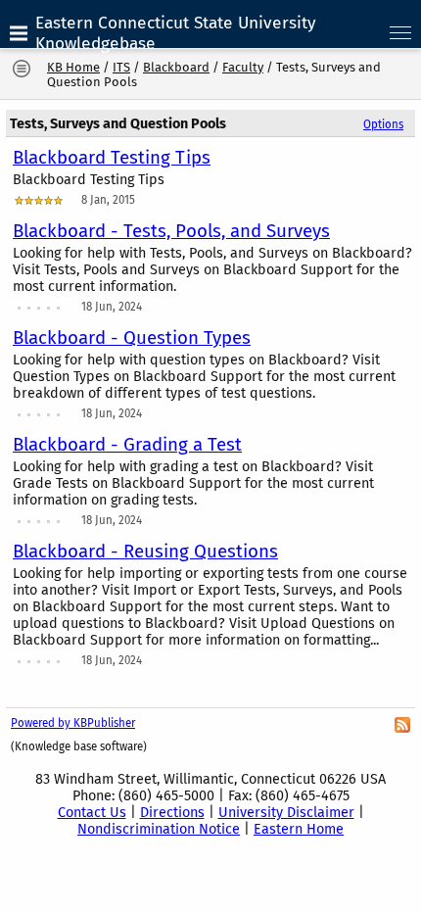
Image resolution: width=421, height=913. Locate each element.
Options (383, 124)
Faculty (242, 67)
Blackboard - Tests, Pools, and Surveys (171, 231)
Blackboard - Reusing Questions (145, 551)
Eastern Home (299, 829)
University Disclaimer (286, 812)
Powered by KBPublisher (73, 723)
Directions (172, 812)
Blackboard (176, 67)
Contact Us (92, 812)
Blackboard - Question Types (132, 338)
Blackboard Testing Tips (111, 157)
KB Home (73, 67)
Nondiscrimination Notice (158, 829)
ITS (121, 67)
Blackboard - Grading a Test (127, 445)
